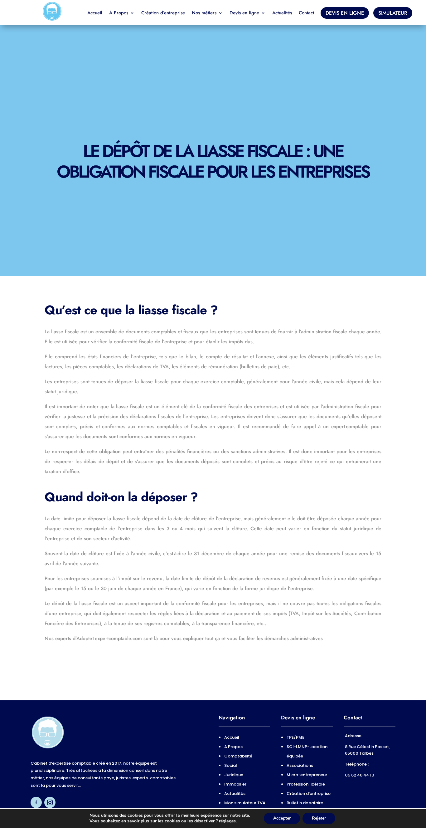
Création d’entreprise (163, 13)
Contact (306, 13)
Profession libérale (306, 784)
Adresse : (354, 736)
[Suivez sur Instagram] (50, 802)
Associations (300, 765)
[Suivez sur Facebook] (36, 802)
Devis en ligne (244, 13)
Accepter (282, 818)
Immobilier (235, 784)
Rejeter (319, 818)
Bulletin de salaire (305, 803)
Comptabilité (238, 756)
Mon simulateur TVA (244, 803)
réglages (227, 821)
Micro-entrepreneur (307, 775)
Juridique (233, 775)
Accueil (94, 13)
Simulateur (392, 13)
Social (230, 765)
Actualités (282, 13)
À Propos (118, 13)
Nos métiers (204, 13)
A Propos (233, 747)
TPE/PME (295, 737)
